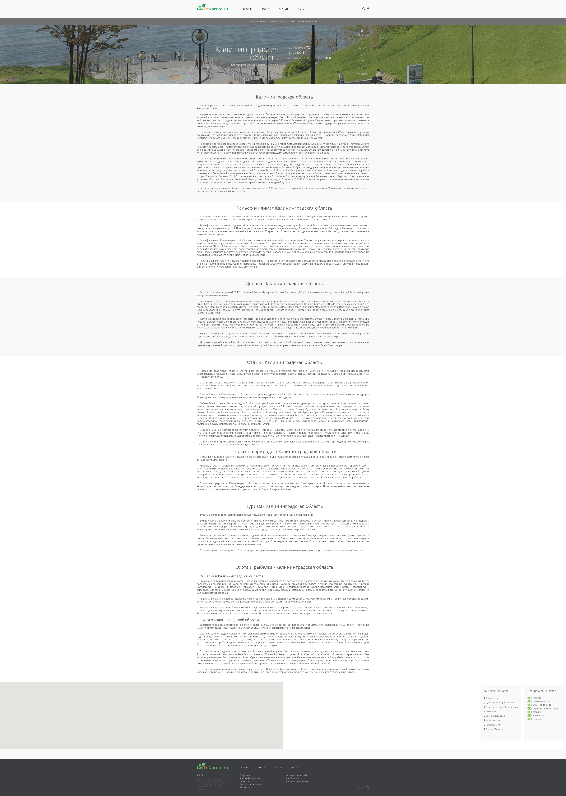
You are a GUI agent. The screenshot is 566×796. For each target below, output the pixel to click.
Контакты (245, 781)
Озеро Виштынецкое (496, 715)
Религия (537, 711)
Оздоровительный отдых (545, 708)
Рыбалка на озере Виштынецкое (501, 707)
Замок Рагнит (492, 698)
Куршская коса (492, 720)
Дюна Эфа (490, 711)
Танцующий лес (493, 724)
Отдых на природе (542, 704)
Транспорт (538, 719)
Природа (537, 697)
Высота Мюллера (494, 729)
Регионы (247, 9)
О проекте (245, 775)
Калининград (267, 64)
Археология (538, 715)
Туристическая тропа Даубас (500, 702)
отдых (298, 21)
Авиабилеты (292, 778)
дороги (287, 21)
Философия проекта (250, 778)
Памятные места (541, 701)
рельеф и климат (271, 21)
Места (265, 9)
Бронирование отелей (297, 781)
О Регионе (254, 21)
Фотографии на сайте (297, 775)
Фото (301, 9)
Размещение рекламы (251, 784)
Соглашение (246, 787)
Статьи (283, 9)
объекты (309, 21)
